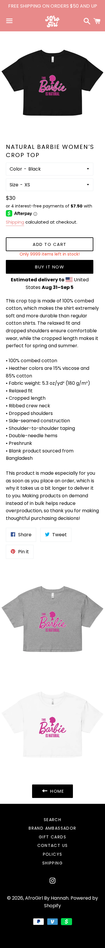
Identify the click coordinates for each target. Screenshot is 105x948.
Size (14, 184)
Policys (52, 854)
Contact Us (52, 845)
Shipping (15, 222)
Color (16, 169)
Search (52, 820)
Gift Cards (52, 837)
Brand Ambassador (52, 828)
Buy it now (49, 267)
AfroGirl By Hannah (47, 898)
